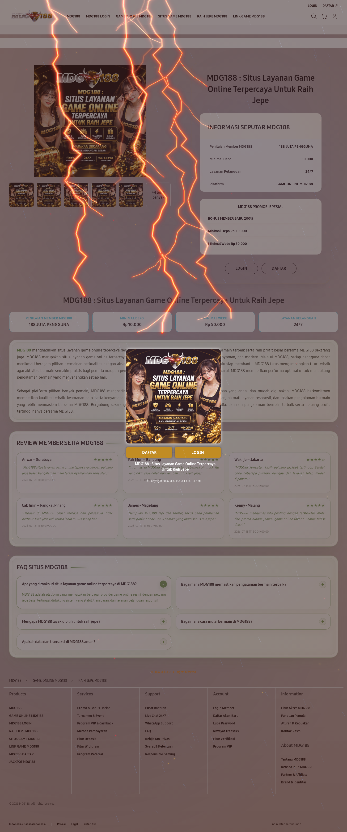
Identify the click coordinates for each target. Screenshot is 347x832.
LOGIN (197, 452)
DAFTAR (149, 452)
